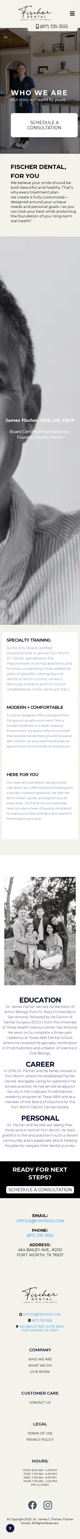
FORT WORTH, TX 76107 (40, 1330)
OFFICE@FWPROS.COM (42, 1314)
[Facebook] (32, 1505)
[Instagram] (47, 1505)
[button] (72, 14)
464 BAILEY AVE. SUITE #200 (41, 1326)
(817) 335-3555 (42, 1320)
